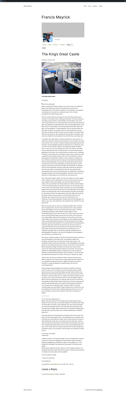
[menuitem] (1, 1)
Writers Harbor (28, 6)
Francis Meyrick (54, 364)
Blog (69, 44)
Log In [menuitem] (4, 1)
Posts (44, 48)
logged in (51, 374)
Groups (62, 44)
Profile (49, 44)
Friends (55, 44)
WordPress (99, 390)
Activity (44, 44)
